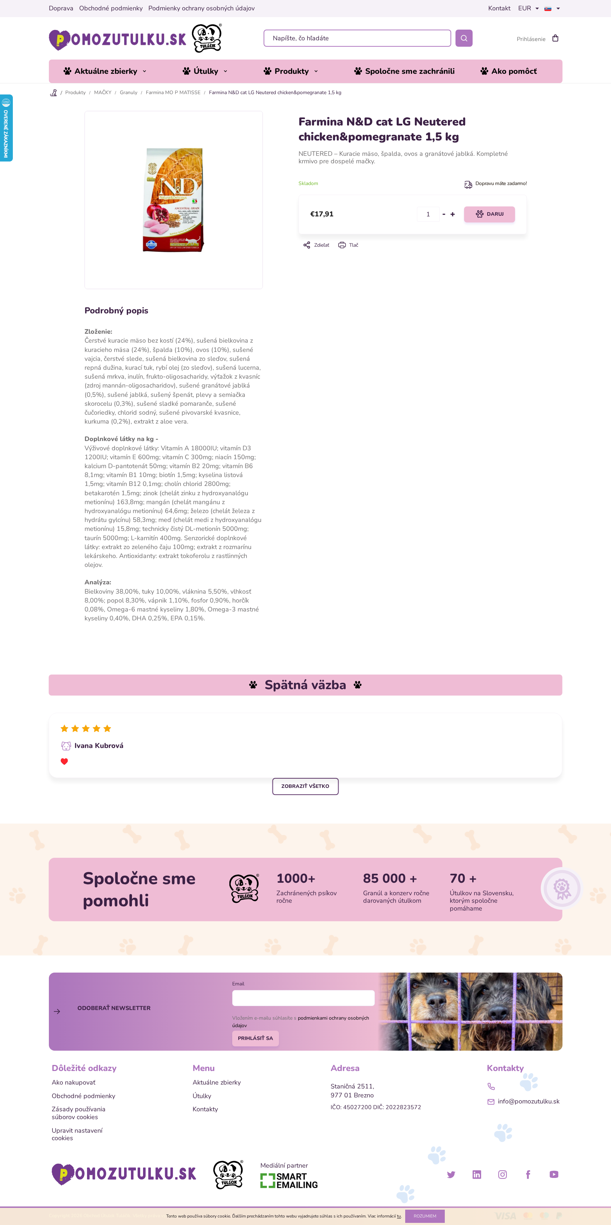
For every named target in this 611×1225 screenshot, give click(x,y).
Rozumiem (425, 1216)
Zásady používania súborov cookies (79, 1113)
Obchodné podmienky (111, 8)
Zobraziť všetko (305, 786)
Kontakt (499, 8)
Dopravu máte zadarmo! (500, 183)
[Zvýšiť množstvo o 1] (452, 214)
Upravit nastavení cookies (77, 1134)
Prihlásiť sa (255, 1038)
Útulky (202, 1096)
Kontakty (205, 1109)
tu (399, 1216)
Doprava (61, 8)
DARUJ (495, 214)
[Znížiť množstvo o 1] (444, 214)
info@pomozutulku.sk (529, 1101)
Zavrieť (412, 255)
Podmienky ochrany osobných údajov (201, 8)
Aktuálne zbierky (217, 1083)
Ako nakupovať (73, 1083)
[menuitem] (110, 71)
